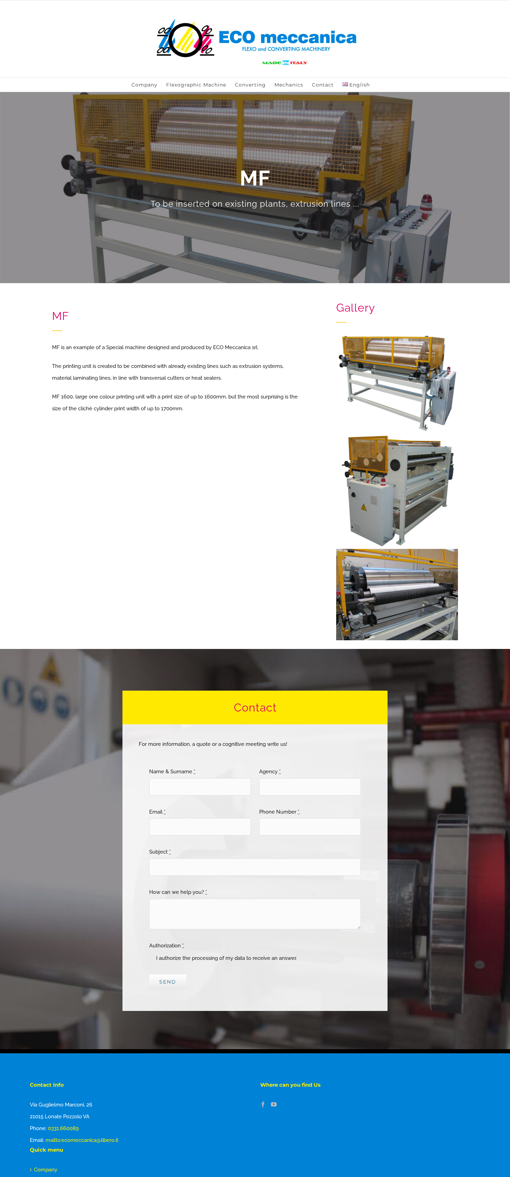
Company (45, 1170)
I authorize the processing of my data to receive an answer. (226, 958)
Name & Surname (172, 771)
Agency (270, 771)
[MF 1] (397, 335)
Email (157, 812)
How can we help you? (178, 892)
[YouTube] (274, 1104)
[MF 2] (397, 551)
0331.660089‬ (63, 1128)
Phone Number (279, 812)
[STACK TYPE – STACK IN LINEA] (397, 434)
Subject (160, 852)
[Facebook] (263, 1104)
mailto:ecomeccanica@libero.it (81, 1140)
